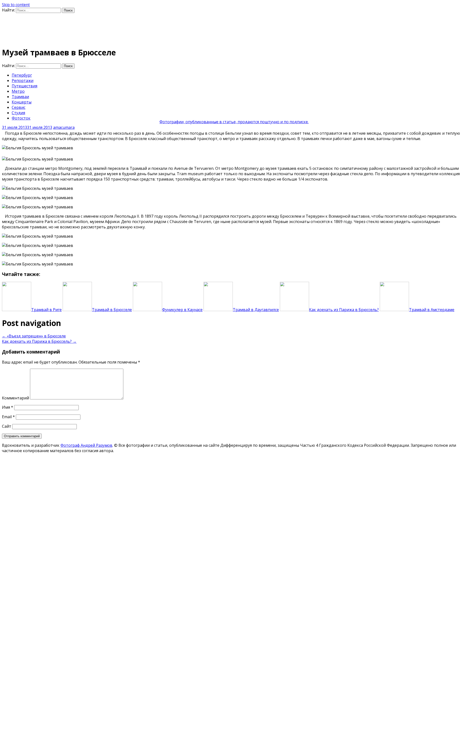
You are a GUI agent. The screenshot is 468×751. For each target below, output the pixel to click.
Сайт (6, 426)
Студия (18, 112)
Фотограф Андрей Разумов (86, 445)
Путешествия (24, 86)
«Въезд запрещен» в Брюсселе (34, 336)
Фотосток (21, 118)
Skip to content (16, 4)
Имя (7, 407)
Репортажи (22, 80)
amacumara (64, 127)
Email (8, 416)
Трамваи (20, 96)
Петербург (22, 75)
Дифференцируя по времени (60, 23)
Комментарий (15, 398)
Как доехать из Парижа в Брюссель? (39, 341)
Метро (18, 91)
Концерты (21, 102)
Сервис (18, 107)
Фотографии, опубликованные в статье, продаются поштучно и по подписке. (234, 121)
